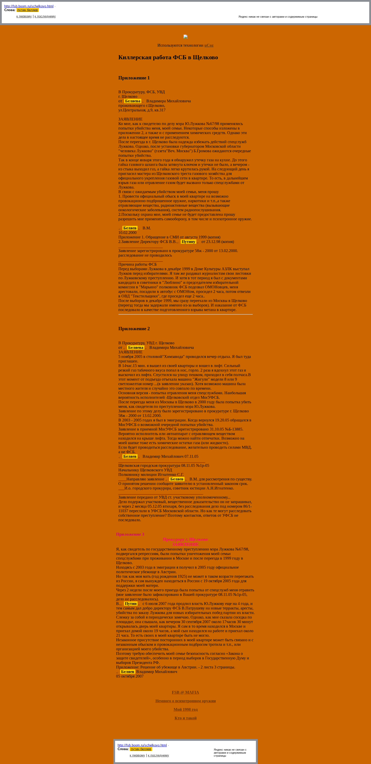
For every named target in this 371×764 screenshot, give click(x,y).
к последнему (45, 16)
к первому (24, 16)
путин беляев (27, 10)
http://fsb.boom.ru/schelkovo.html (29, 6)
